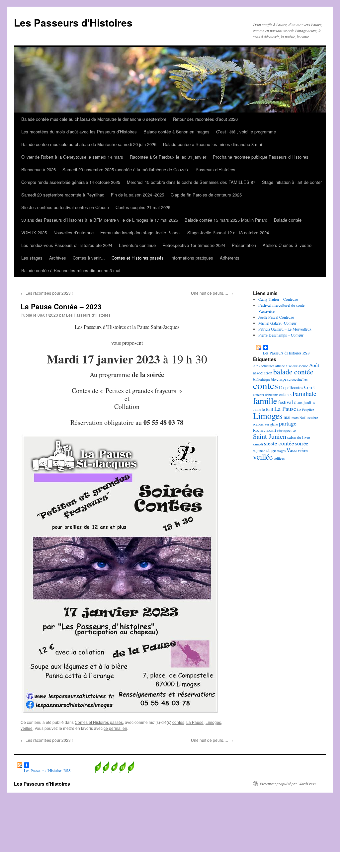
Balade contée (287, 220)
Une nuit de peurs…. (212, 293)
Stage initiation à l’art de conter (292, 182)
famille (265, 400)
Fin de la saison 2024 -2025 (137, 195)
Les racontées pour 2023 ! (47, 293)
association (262, 373)
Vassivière (297, 450)
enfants (285, 394)
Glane (298, 402)
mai (287, 417)
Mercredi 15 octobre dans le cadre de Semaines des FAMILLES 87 (191, 182)
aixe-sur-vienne (297, 365)
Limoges (213, 722)
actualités (267, 365)
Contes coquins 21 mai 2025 (143, 207)
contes (178, 722)
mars (295, 417)
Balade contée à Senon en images (176, 131)
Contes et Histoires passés (138, 258)
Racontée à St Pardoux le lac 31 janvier (168, 157)
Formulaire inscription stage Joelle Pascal (140, 232)
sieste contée (279, 443)
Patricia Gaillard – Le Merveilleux (284, 329)
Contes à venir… (89, 258)
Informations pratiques (191, 258)
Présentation (244, 245)
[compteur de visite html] (114, 771)
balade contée (293, 371)
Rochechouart (264, 430)
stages (281, 450)
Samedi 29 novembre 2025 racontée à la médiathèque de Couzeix (125, 169)
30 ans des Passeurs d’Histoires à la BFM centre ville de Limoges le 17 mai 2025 (99, 220)
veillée (27, 728)
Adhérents (229, 258)
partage (288, 423)
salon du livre (298, 437)
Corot (309, 387)
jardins (309, 402)
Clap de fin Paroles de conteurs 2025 (206, 195)
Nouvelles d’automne (73, 232)
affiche (280, 365)
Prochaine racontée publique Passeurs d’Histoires (260, 157)
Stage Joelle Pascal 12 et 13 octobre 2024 (228, 232)
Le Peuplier (305, 409)
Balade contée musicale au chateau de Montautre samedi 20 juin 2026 (88, 144)
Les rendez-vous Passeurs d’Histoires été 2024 (66, 245)
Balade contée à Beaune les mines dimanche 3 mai (212, 144)
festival (285, 402)
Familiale (304, 393)
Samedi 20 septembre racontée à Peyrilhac (62, 195)
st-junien (259, 450)
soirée (301, 443)
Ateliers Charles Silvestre (287, 245)
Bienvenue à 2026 (38, 169)
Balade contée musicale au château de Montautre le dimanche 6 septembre (93, 119)
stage (271, 450)
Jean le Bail (263, 409)
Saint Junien (269, 436)
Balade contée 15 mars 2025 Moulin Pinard (226, 220)
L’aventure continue (137, 245)
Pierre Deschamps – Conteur (280, 335)
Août (314, 365)
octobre (312, 417)
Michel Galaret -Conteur (277, 323)
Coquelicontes (291, 387)
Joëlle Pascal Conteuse (276, 317)
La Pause (195, 722)
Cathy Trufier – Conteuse (278, 299)
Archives (57, 258)
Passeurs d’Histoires (215, 169)
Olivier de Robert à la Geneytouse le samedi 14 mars (72, 157)
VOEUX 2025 (34, 232)
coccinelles (299, 379)
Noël (302, 417)
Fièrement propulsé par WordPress (288, 783)
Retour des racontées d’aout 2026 (205, 119)
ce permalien (115, 728)
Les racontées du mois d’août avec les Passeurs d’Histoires (79, 131)
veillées (279, 458)
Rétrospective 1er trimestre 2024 (193, 245)
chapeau (284, 379)
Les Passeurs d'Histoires (73, 22)
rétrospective (286, 430)
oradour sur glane (265, 424)
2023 (256, 365)
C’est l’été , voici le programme (246, 131)
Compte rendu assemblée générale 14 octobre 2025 (70, 182)
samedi (258, 444)
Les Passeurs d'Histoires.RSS (281, 347)
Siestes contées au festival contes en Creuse (65, 207)
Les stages (31, 258)
